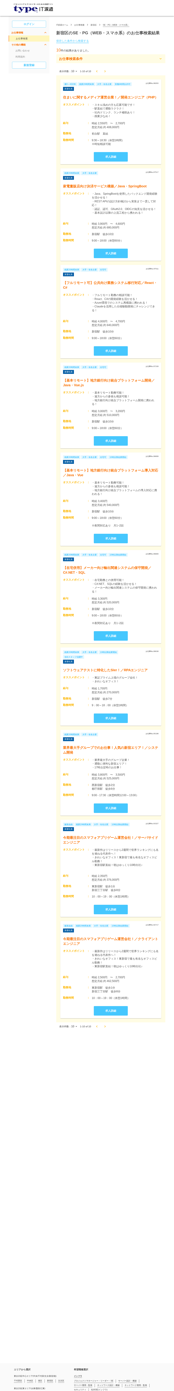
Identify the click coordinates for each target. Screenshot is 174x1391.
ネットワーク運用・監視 (136, 1385)
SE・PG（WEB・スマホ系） (116, 25)
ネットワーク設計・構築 (108, 1385)
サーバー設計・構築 (127, 1381)
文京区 (61, 1380)
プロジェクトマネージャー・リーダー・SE (93, 1381)
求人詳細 (110, 156)
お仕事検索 (22, 38)
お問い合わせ (22, 50)
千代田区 (18, 1380)
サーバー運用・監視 (83, 1385)
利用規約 (20, 56)
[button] (29, 33)
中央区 (30, 1380)
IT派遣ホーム (62, 25)
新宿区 (94, 25)
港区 (40, 1380)
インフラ (78, 1376)
